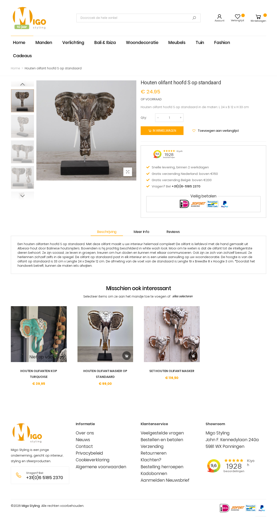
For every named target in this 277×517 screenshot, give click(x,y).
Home (15, 68)
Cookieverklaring (93, 460)
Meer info (141, 231)
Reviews (173, 231)
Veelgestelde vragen (162, 433)
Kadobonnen (154, 473)
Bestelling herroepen (162, 467)
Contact (84, 446)
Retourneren (153, 453)
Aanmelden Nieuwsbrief (165, 480)
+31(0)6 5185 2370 (44, 477)
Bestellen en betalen (162, 440)
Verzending (152, 446)
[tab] (109, 232)
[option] (22, 100)
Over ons (85, 433)
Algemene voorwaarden (101, 467)
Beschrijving (106, 231)
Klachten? (151, 460)
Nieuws (83, 440)
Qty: (144, 117)
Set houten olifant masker (171, 371)
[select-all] (182, 296)
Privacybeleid (89, 453)
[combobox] (138, 18)
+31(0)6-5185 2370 (186, 186)
